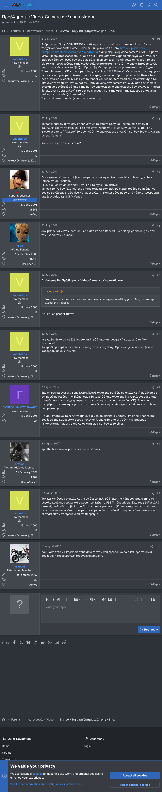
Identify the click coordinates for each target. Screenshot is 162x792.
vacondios (11, 22)
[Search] (156, 4)
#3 (158, 171)
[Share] (153, 39)
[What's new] (149, 4)
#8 (158, 443)
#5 (158, 275)
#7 (158, 387)
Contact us (9, 759)
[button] (6, 4)
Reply (156, 107)
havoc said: (52, 291)
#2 (158, 118)
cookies (37, 773)
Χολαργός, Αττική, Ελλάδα (24, 81)
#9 (158, 493)
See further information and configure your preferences (46, 784)
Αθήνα (33, 214)
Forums (6, 752)
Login (87, 745)
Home (5, 745)
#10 (158, 546)
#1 (158, 38)
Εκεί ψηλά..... (29, 263)
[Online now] (20, 188)
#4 (158, 225)
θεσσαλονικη (29, 482)
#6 (158, 334)
